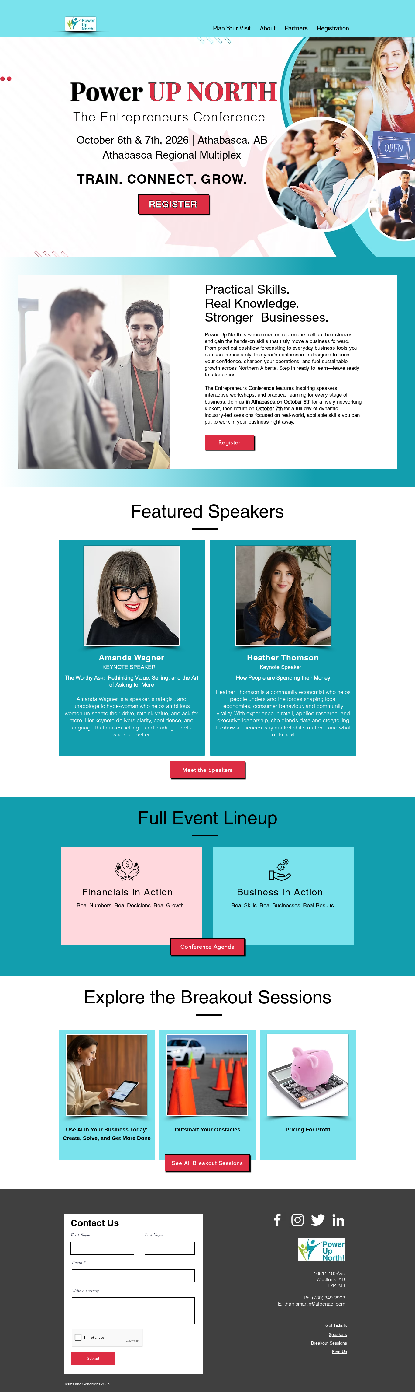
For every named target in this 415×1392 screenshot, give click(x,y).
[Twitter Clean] (318, 1220)
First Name (80, 1235)
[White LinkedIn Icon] (338, 1220)
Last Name (154, 1235)
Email (77, 1262)
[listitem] (132, 648)
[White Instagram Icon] (297, 1220)
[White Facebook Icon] (277, 1220)
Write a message (85, 1291)
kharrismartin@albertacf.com (314, 1304)
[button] (231, 27)
